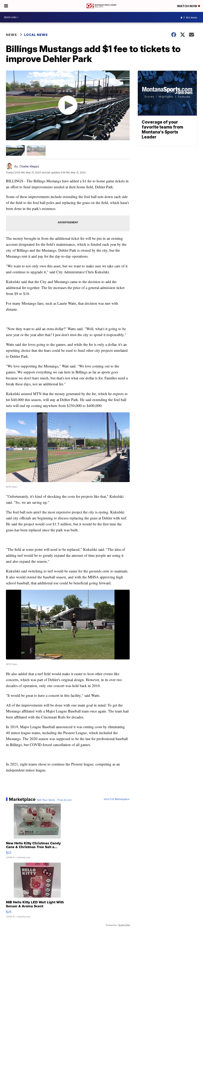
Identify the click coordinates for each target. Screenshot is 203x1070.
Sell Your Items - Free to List (54, 800)
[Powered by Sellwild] (124, 925)
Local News (36, 35)
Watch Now (187, 6)
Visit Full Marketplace (117, 799)
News (11, 35)
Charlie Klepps (29, 166)
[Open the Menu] (6, 6)
